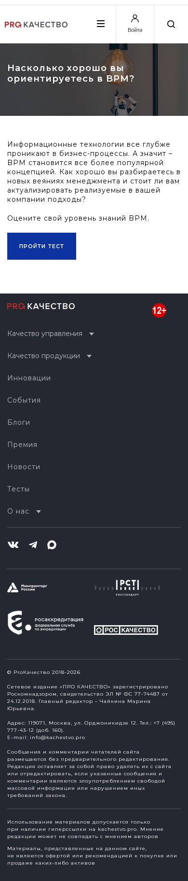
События (24, 400)
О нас (18, 511)
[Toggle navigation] (100, 23)
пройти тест (41, 246)
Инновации (29, 378)
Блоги (18, 422)
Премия (22, 444)
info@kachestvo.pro (57, 737)
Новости (23, 466)
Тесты (18, 489)
